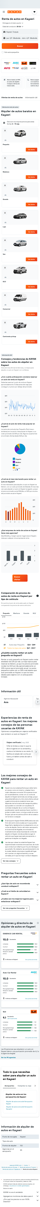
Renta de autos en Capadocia (11, 1169)
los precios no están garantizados (19, 1186)
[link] (20, 578)
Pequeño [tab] (6, 613)
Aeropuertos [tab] (9, 1086)
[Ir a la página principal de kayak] (14, 12)
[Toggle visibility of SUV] (15, 465)
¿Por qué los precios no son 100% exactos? (16, 1200)
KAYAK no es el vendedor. (13, 1192)
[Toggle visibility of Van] (15, 471)
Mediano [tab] (16, 613)
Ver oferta (31, 149)
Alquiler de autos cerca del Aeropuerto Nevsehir (19, 1108)
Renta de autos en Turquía (28, 1167)
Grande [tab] (26, 613)
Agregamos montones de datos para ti (18, 1196)
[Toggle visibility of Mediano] (17, 462)
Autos (26, 1165)
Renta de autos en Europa (9, 1167)
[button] (3, 11)
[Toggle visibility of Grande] (16, 468)
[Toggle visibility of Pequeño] (17, 459)
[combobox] (13, 23)
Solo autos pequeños (11, 52)
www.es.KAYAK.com (16, 1165)
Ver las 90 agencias (8, 1057)
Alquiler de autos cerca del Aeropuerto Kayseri (19, 1102)
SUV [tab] (34, 613)
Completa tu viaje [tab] (24, 1086)
